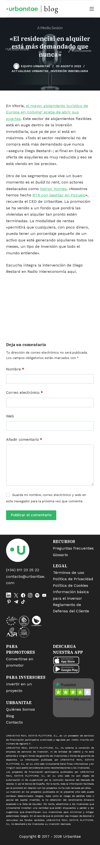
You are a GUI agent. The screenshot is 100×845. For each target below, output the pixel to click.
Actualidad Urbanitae (30, 71)
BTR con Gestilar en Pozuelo (59, 195)
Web (10, 416)
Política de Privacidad (73, 579)
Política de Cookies (70, 585)
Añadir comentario (24, 439)
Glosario (60, 554)
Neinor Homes (53, 188)
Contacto (14, 722)
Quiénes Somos (20, 709)
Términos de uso (68, 572)
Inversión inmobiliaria (69, 71)
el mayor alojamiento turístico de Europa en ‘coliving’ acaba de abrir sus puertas (47, 112)
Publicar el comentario (31, 515)
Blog (10, 716)
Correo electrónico (24, 392)
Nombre (15, 369)
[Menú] (92, 9)
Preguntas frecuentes (73, 548)
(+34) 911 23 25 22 (22, 570)
